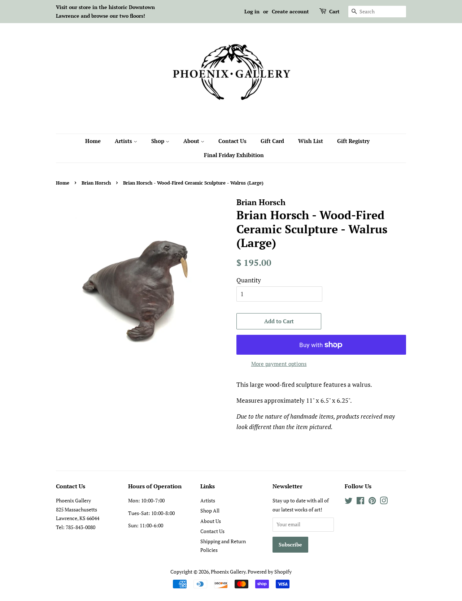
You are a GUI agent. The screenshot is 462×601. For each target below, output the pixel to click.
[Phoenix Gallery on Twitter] (349, 501)
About (192, 140)
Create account (290, 11)
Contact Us (232, 140)
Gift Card (272, 140)
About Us (210, 521)
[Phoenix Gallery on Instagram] (384, 501)
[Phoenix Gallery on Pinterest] (372, 501)
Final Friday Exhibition (234, 155)
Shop (158, 140)
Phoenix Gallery (228, 571)
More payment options (279, 363)
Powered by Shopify (270, 571)
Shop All (209, 510)
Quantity (248, 280)
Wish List (310, 140)
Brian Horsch (96, 183)
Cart (334, 11)
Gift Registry (353, 140)
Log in (252, 11)
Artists (124, 140)
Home (93, 140)
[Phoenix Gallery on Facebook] (360, 501)
